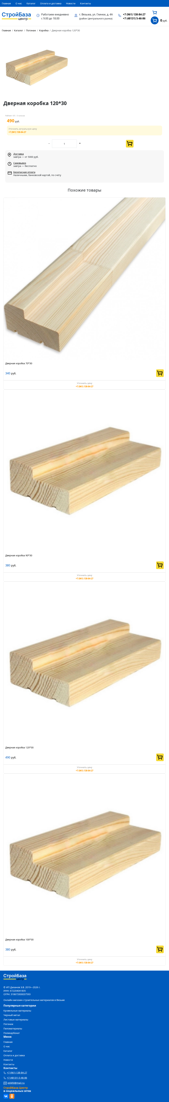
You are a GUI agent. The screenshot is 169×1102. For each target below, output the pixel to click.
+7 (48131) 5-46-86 (134, 18)
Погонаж (8, 1024)
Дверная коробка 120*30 (19, 747)
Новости (70, 3)
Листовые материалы (15, 1019)
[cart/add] (130, 143)
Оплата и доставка (50, 3)
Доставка (18, 153)
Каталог (31, 3)
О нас (19, 3)
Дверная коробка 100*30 (19, 939)
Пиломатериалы (12, 1028)
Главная (6, 3)
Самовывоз (19, 163)
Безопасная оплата (24, 172)
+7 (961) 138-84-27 (134, 14)
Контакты (85, 3)
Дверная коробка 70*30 (18, 363)
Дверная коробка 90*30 (18, 555)
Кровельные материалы (17, 1010)
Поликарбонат (11, 1033)
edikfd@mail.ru (16, 1082)
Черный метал (11, 1015)
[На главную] (16, 16)
